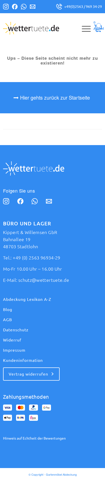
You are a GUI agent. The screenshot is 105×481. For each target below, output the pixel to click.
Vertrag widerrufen (28, 374)
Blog (7, 309)
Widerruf (12, 340)
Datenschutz (16, 330)
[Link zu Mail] (33, 7)
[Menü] (84, 28)
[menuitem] (84, 28)
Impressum (14, 350)
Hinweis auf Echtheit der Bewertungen (34, 438)
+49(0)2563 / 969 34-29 (83, 7)
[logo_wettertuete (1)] (42, 28)
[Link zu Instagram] (6, 7)
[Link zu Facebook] (15, 7)
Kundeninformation (23, 360)
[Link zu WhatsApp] (24, 7)
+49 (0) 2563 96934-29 (36, 257)
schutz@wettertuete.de (43, 280)
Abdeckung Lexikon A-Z (27, 299)
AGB (7, 319)
